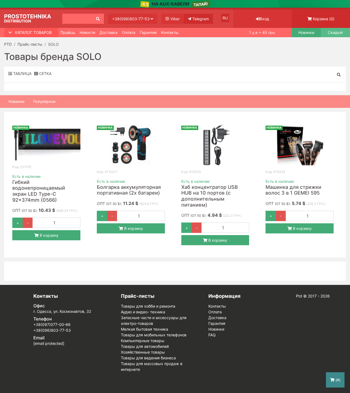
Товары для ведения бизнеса (148, 358)
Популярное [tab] (44, 101)
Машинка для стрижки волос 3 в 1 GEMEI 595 (293, 190)
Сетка (44, 73)
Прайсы (67, 32)
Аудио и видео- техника (143, 312)
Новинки (306, 32)
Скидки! (335, 32)
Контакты (170, 32)
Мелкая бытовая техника (144, 329)
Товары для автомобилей (145, 346)
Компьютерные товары (142, 340)
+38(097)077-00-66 (52, 324)
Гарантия (148, 32)
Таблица (21, 73)
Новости (87, 32)
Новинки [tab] (16, 101)
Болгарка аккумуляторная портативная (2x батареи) (129, 190)
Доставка (109, 32)
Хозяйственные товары (143, 352)
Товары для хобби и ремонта (148, 306)
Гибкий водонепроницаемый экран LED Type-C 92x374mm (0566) (38, 191)
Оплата (128, 32)
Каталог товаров (33, 32)
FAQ (212, 335)
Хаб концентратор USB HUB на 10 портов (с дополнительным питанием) (209, 196)
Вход (264, 18)
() (323, 18)
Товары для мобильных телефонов (153, 335)
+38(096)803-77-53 (131, 18)
